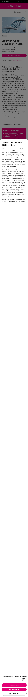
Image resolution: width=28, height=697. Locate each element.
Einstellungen (15, 694)
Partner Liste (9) (24, 678)
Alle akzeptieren (14, 685)
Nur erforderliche (14, 689)
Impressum (18, 676)
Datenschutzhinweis (7, 676)
